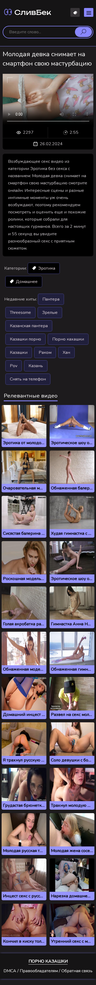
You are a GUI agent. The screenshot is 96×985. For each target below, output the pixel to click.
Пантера (50, 299)
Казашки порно (25, 339)
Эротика (46, 268)
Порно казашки (48, 961)
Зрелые (50, 312)
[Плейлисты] (75, 12)
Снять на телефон (28, 379)
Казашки (18, 352)
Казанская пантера (29, 326)
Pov (13, 366)
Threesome (20, 312)
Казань (36, 366)
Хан (66, 352)
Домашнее (26, 282)
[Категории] (88, 12)
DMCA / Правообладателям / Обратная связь (48, 971)
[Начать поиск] (83, 32)
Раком (45, 352)
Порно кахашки (68, 339)
